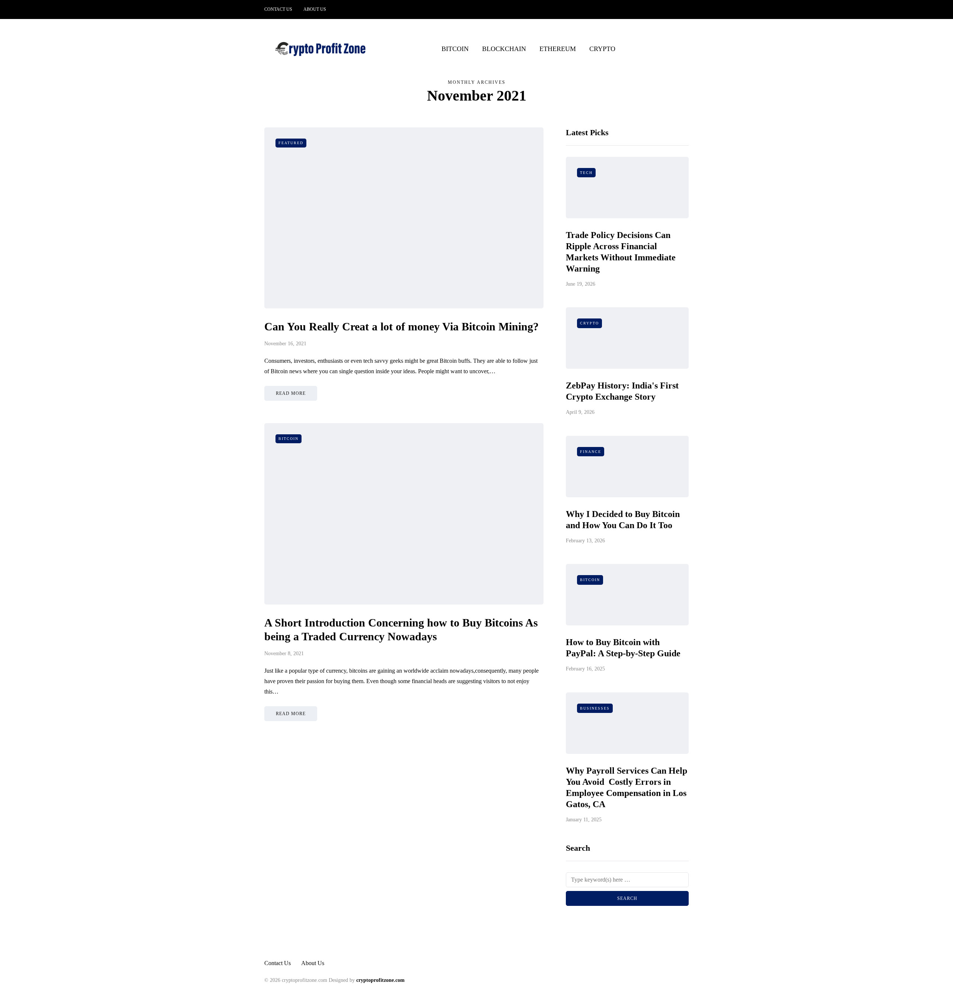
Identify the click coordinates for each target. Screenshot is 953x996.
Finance (590, 452)
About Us (314, 9)
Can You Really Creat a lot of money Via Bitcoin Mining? (401, 326)
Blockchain (504, 49)
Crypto (602, 49)
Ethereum (557, 49)
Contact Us (278, 9)
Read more (291, 393)
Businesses (595, 708)
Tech (586, 173)
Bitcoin (455, 49)
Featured (290, 143)
